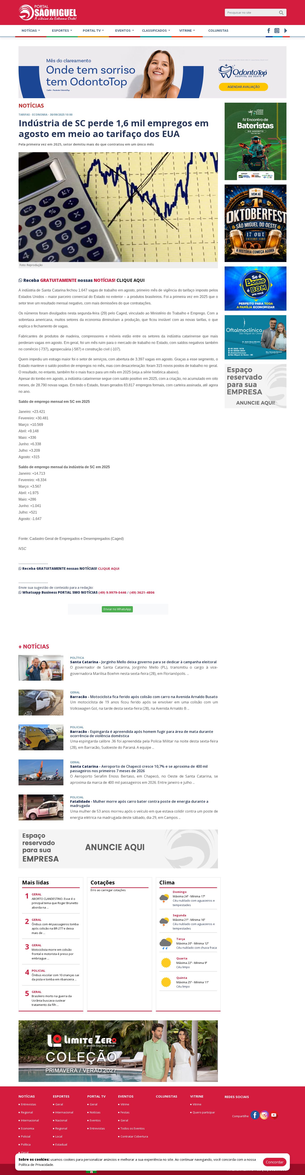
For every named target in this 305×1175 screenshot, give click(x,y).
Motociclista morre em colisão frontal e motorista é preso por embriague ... (52, 954)
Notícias (27, 1096)
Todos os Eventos (133, 1128)
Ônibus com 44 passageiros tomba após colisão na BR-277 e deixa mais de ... (55, 928)
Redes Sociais (237, 1096)
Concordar (275, 1162)
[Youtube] (273, 1115)
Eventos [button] (123, 30)
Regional (27, 1112)
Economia (27, 1128)
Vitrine (125, 1104)
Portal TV (96, 1096)
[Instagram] (264, 1115)
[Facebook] (255, 1115)
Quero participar (204, 1112)
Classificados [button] (154, 30)
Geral (25, 1152)
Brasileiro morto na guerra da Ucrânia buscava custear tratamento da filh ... (52, 1000)
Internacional (30, 1120)
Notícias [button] (30, 30)
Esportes (61, 1096)
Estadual (61, 1144)
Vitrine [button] (185, 30)
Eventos (95, 1120)
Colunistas (218, 30)
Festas (125, 1112)
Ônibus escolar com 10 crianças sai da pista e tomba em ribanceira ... (55, 977)
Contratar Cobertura (134, 1136)
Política (26, 1144)
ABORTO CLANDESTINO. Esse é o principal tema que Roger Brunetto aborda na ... (55, 903)
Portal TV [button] (92, 30)
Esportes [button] (61, 30)
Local (58, 1136)
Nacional (61, 1120)
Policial (25, 1136)
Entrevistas (28, 1104)
